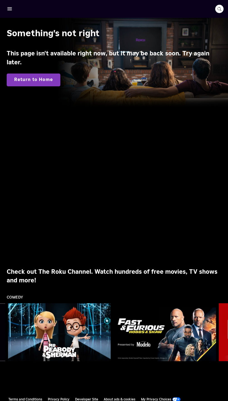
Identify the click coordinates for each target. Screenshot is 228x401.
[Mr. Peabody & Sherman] (59, 332)
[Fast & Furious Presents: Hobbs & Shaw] (165, 332)
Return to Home (33, 79)
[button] (61, 332)
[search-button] (219, 9)
